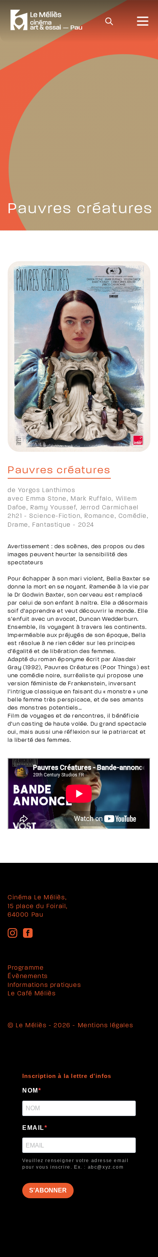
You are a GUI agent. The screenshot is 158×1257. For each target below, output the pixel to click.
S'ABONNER (48, 1190)
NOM (30, 1090)
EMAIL (33, 1127)
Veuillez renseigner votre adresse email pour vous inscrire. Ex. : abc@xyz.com (75, 1164)
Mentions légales (105, 1026)
